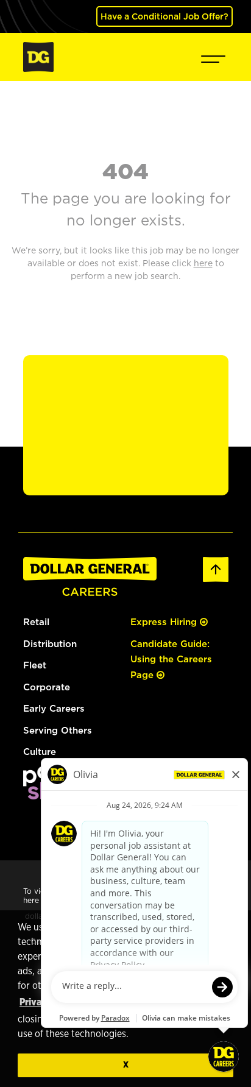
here (31, 900)
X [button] (126, 1064)
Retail (36, 622)
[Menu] (213, 57)
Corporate (46, 687)
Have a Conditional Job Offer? (164, 16)
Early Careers (54, 708)
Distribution (50, 644)
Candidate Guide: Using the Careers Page (171, 659)
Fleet (34, 665)
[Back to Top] (215, 568)
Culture (39, 751)
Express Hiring (165, 622)
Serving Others (57, 730)
